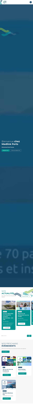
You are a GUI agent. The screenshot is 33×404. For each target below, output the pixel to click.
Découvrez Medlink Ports (15, 150)
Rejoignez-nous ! (6, 150)
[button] (30, 2)
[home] (4, 2)
